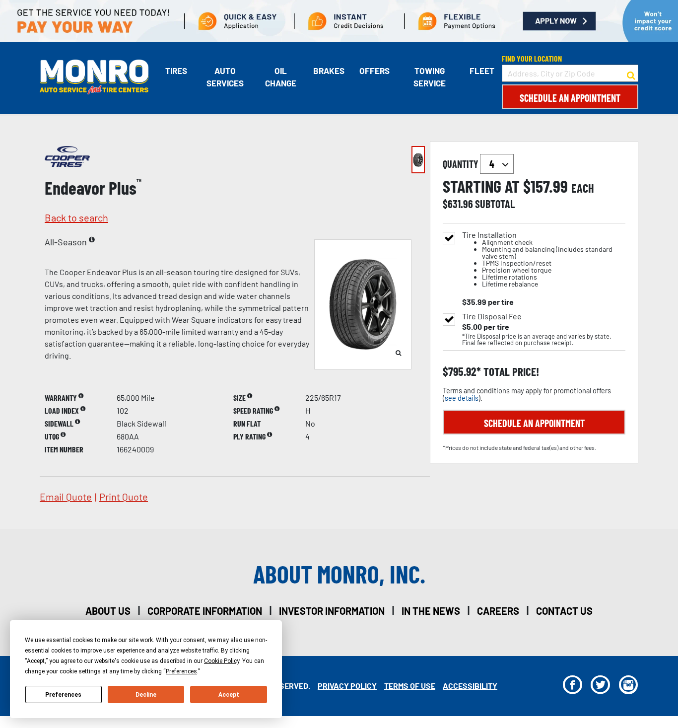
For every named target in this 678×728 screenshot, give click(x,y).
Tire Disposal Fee (492, 316)
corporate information (204, 611)
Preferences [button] (181, 671)
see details (461, 398)
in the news (431, 611)
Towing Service (429, 77)
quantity (461, 164)
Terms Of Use (409, 685)
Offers (374, 70)
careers (498, 611)
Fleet (482, 70)
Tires (176, 70)
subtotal (495, 203)
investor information (332, 611)
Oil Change (280, 77)
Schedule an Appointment (570, 98)
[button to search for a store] (631, 73)
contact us (564, 611)
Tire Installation (537, 259)
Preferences (63, 694)
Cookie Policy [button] (221, 660)
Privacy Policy (347, 685)
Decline (146, 694)
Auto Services (225, 77)
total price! (510, 371)
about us (108, 611)
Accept (228, 694)
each (582, 188)
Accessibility (470, 685)
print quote (123, 497)
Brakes (328, 70)
